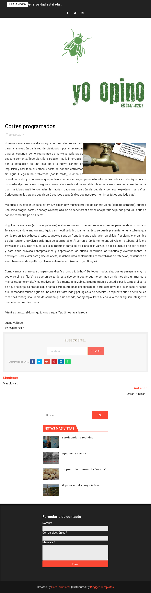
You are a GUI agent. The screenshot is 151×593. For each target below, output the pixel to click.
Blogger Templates (102, 587)
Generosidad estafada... (44, 4)
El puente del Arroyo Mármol (82, 485)
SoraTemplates (61, 587)
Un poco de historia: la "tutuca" (84, 469)
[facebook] (68, 13)
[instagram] (83, 13)
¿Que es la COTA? (74, 453)
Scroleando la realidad (78, 437)
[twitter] (75, 13)
